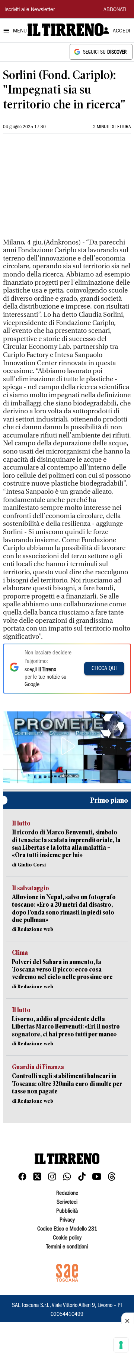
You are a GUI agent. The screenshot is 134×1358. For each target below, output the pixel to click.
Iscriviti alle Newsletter (29, 10)
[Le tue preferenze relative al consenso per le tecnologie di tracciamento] (121, 1345)
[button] (67, 746)
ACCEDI (121, 31)
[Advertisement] (59, 189)
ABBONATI (115, 10)
